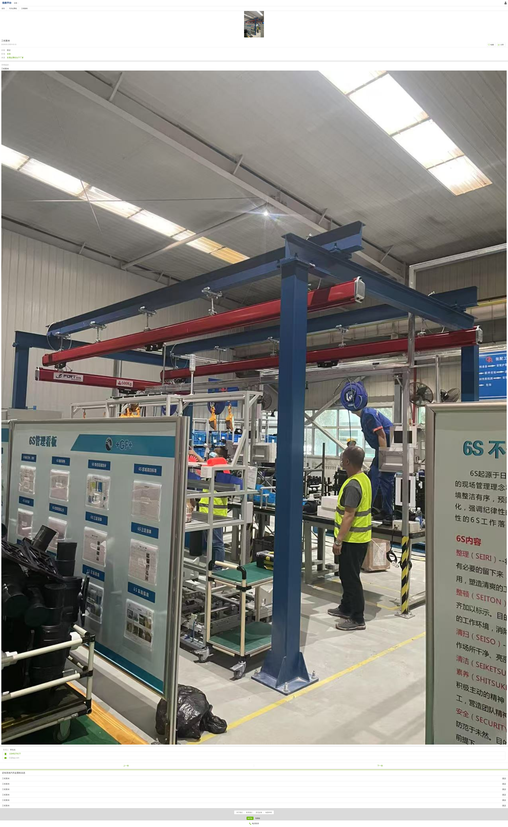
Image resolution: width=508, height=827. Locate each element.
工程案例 (254, 778)
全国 (15, 3)
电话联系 (255, 823)
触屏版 (250, 818)
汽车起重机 (13, 8)
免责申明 (268, 812)
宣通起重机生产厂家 (15, 57)
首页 (3, 8)
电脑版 (257, 818)
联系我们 (249, 812)
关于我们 (239, 812)
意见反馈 (259, 812)
